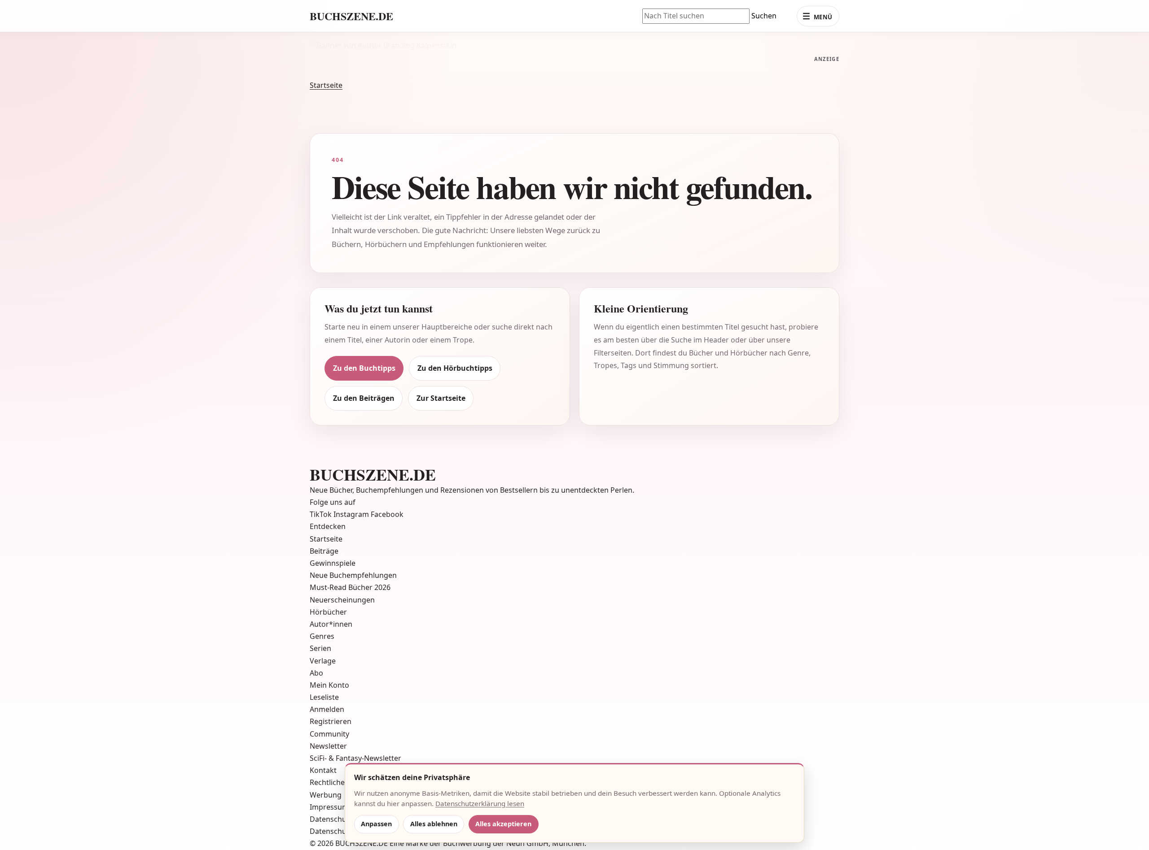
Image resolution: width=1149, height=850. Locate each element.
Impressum (329, 795)
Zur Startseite (441, 386)
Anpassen (376, 824)
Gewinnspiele (332, 551)
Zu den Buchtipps (364, 356)
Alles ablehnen (433, 824)
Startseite (326, 73)
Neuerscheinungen (342, 587)
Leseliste (324, 685)
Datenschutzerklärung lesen (479, 803)
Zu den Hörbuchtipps (454, 356)
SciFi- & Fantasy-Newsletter (355, 746)
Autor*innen (331, 612)
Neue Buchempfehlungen (353, 563)
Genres (322, 624)
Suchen (763, 16)
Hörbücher (328, 600)
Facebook (387, 502)
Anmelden (327, 697)
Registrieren (330, 709)
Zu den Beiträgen (364, 386)
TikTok (321, 502)
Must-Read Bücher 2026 (350, 575)
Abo (316, 661)
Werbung (326, 782)
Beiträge (324, 539)
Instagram (352, 502)
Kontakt (323, 758)
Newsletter (328, 734)
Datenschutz (331, 807)
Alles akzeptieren (503, 824)
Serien (320, 636)
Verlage (323, 648)
